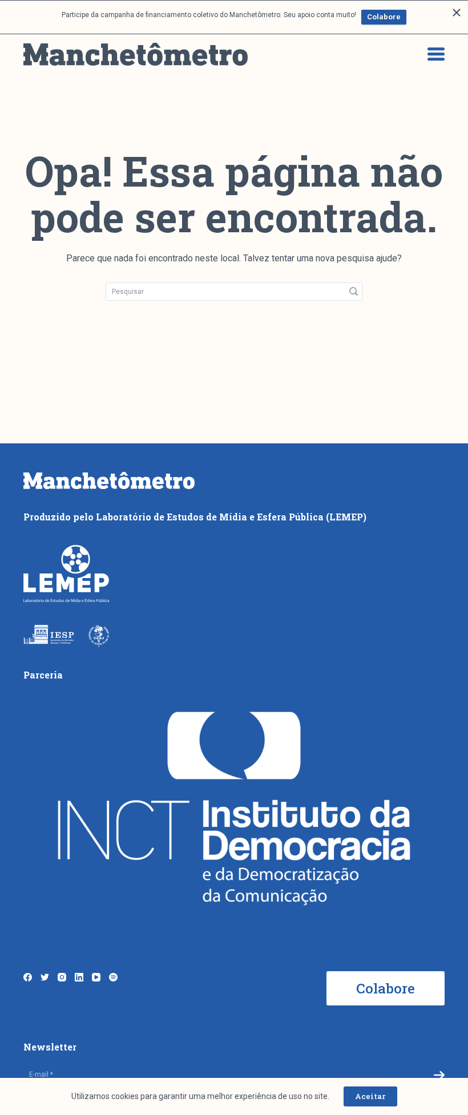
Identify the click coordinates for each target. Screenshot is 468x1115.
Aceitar (370, 1096)
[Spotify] (113, 977)
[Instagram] (62, 977)
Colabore (384, 17)
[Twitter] (45, 977)
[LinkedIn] (79, 977)
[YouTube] (96, 977)
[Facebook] (27, 977)
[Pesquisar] (353, 291)
